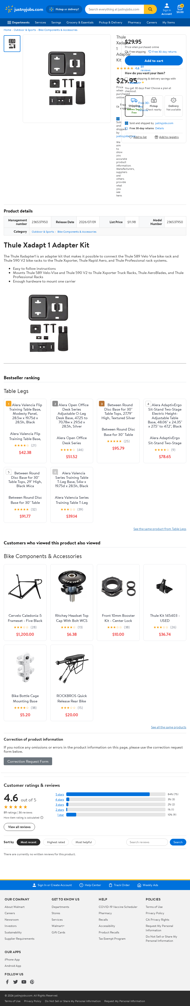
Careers (152, 22)
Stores (56, 913)
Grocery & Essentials (79, 22)
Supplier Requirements (19, 938)
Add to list (140, 137)
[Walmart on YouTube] (23, 982)
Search (178, 842)
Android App (13, 966)
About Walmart (15, 907)
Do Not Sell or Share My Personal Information (161, 938)
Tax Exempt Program (112, 938)
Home (7, 30)
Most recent (28, 842)
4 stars (59, 799)
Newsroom (12, 919)
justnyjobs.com (164, 123)
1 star (60, 814)
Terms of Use (154, 907)
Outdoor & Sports (25, 30)
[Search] (150, 9)
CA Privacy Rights (157, 919)
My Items (168, 22)
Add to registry (169, 137)
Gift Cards (58, 932)
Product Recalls (109, 932)
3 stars (60, 804)
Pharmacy (134, 22)
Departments (20, 22)
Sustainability (13, 932)
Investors (10, 926)
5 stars (60, 794)
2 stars (60, 809)
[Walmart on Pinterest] (32, 982)
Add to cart (154, 60)
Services (40, 22)
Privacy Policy (155, 913)
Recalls (103, 919)
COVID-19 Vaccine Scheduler (118, 907)
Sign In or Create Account (55, 885)
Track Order (122, 885)
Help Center (93, 885)
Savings (56, 22)
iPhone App (12, 959)
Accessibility (107, 926)
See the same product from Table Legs (159, 529)
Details (159, 128)
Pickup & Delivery (110, 22)
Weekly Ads (150, 885)
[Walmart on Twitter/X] (15, 982)
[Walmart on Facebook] (7, 982)
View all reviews (19, 827)
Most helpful (84, 842)
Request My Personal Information (159, 928)
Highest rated (56, 842)
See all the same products (168, 727)
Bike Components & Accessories (57, 30)
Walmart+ (58, 926)
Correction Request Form (27, 761)
